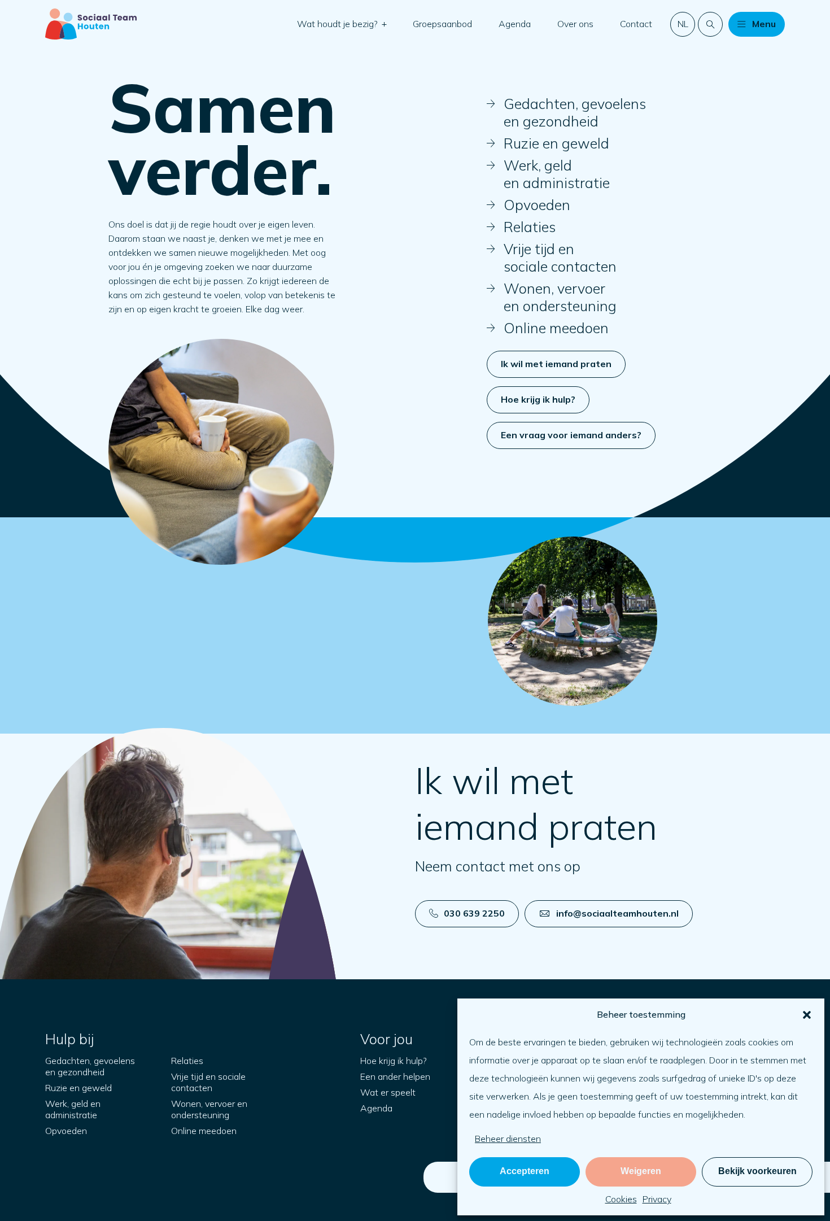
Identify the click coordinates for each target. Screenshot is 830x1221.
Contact (636, 23)
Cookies (621, 1199)
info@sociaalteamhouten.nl (617, 913)
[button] (806, 1015)
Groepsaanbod (442, 23)
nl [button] (683, 23)
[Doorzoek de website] (710, 24)
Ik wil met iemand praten (556, 363)
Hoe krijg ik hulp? (538, 399)
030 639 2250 (474, 913)
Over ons (575, 23)
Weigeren (641, 1171)
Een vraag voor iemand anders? (571, 435)
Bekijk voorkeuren (757, 1171)
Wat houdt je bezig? (338, 23)
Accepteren (524, 1171)
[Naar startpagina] (91, 24)
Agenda (515, 23)
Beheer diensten (508, 1138)
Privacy (657, 1199)
